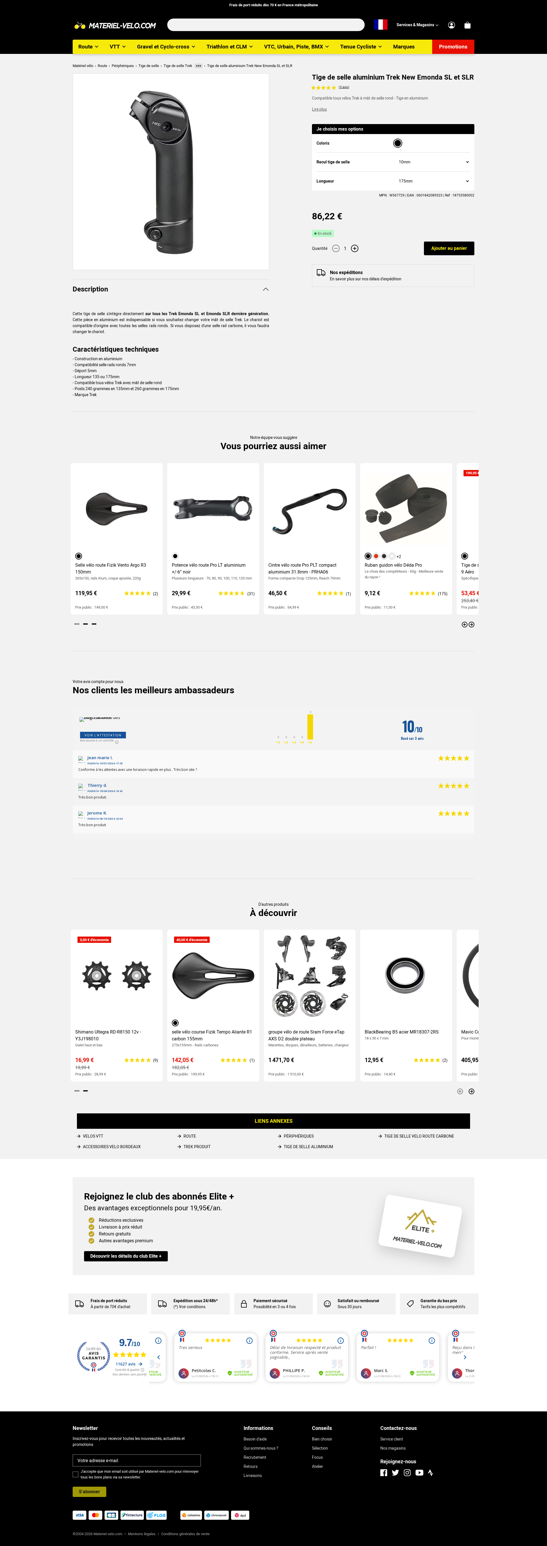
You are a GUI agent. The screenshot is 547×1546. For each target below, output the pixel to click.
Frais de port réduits (109, 1300)
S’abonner (89, 1491)
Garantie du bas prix (439, 1300)
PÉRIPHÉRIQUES (299, 1136)
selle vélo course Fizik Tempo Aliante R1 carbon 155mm (212, 1035)
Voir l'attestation (103, 735)
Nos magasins (393, 1448)
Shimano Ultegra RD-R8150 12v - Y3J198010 (108, 1035)
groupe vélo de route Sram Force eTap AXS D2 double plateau (306, 1035)
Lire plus (319, 109)
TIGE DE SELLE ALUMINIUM (308, 1146)
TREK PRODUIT (197, 1146)
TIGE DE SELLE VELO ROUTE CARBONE (419, 1136)
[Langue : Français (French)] (380, 25)
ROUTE (189, 1136)
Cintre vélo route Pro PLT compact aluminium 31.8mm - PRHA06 (302, 568)
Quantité (319, 248)
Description (90, 289)
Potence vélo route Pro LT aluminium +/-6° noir (209, 568)
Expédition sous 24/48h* (196, 1300)
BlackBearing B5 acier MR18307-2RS (402, 1032)
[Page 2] (85, 624)
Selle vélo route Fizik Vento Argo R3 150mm (110, 568)
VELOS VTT (93, 1136)
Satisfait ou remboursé (358, 1300)
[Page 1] (77, 624)
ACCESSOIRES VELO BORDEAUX (112, 1146)
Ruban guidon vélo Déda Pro (393, 565)
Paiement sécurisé (270, 1300)
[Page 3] (94, 624)
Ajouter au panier (449, 248)
